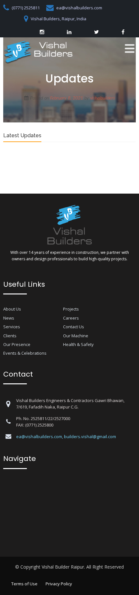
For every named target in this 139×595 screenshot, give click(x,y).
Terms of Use (24, 584)
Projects (71, 309)
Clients (9, 336)
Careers (71, 318)
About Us (12, 309)
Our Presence (16, 344)
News (8, 318)
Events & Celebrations (25, 353)
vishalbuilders (102, 98)
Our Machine (75, 336)
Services (11, 327)
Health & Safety (78, 344)
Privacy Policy (59, 584)
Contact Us (73, 327)
